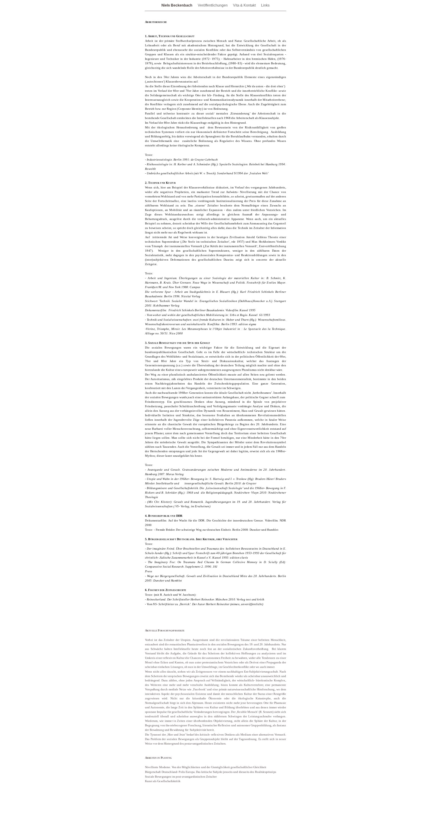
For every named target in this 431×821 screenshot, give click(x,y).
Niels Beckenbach (177, 5)
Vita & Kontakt (245, 5)
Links (265, 5)
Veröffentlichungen (213, 5)
